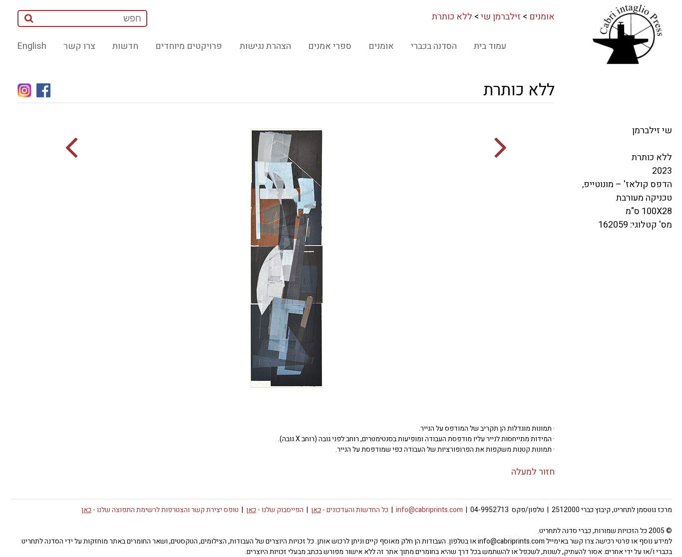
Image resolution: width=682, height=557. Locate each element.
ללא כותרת (452, 16)
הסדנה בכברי (434, 46)
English (31, 46)
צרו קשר (79, 46)
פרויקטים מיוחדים (188, 46)
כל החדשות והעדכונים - (349, 510)
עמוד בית (490, 46)
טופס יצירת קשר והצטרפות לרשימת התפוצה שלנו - (160, 510)
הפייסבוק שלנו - (275, 510)
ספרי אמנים (329, 46)
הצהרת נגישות (265, 46)
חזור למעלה (533, 472)
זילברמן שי (501, 16)
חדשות (125, 46)
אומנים (542, 16)
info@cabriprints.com (429, 510)
